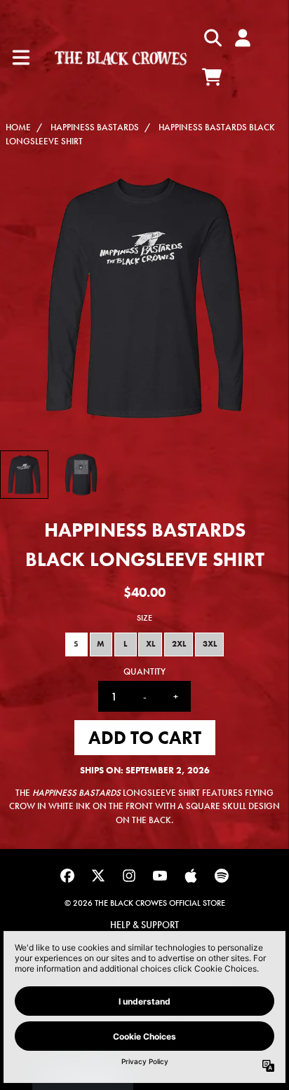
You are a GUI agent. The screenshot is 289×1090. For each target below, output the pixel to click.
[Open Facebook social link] (67, 875)
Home (18, 127)
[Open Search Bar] (212, 38)
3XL (210, 643)
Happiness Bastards (95, 127)
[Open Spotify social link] (221, 875)
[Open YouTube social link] (159, 875)
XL (150, 643)
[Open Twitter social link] (98, 875)
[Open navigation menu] (21, 57)
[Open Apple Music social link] (190, 875)
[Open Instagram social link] (129, 875)
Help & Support (144, 924)
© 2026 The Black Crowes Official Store (145, 903)
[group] (24, 474)
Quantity (144, 671)
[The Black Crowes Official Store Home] (120, 57)
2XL (179, 643)
